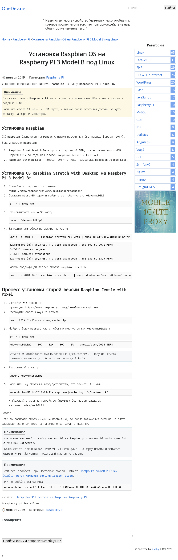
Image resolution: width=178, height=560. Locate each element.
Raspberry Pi (55, 77)
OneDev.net (14, 8)
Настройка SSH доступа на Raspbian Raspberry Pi (51, 497)
